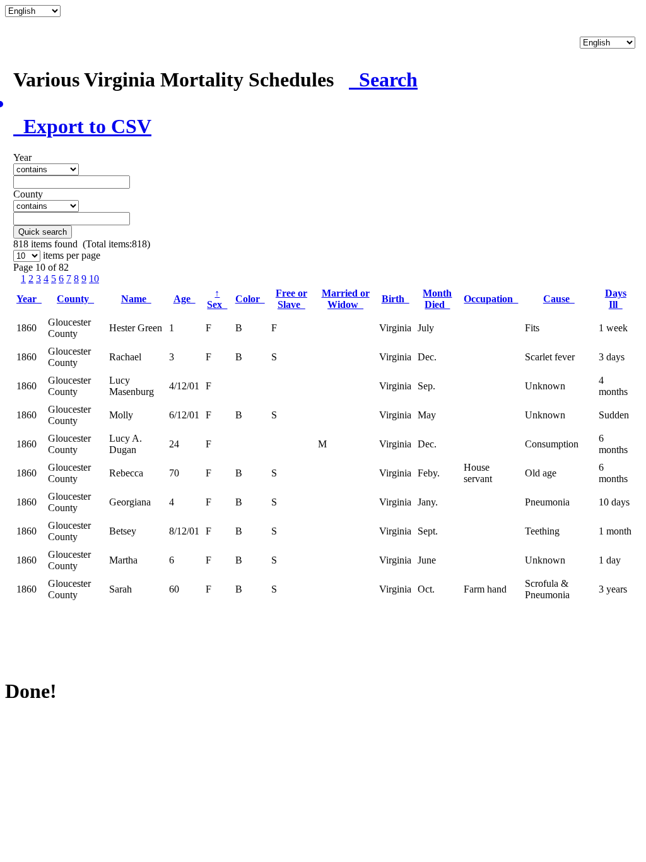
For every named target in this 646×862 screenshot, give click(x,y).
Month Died (437, 299)
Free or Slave (291, 299)
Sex (217, 299)
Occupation (491, 298)
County (75, 298)
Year (29, 298)
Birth (395, 298)
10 (94, 278)
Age (184, 298)
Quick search (42, 232)
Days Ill (615, 299)
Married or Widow (346, 299)
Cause (559, 298)
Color (250, 298)
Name (136, 298)
